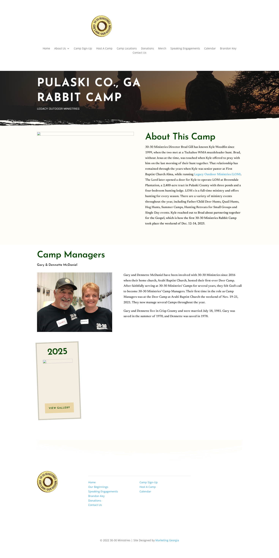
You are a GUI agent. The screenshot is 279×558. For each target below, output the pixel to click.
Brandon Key (228, 48)
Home (46, 48)
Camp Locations (127, 48)
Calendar (210, 48)
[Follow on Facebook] (224, 18)
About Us (60, 48)
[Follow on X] (239, 18)
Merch (162, 48)
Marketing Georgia (167, 540)
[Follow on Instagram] (231, 18)
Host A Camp (104, 48)
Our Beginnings (98, 487)
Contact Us (139, 52)
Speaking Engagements (185, 48)
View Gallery (59, 408)
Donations (147, 48)
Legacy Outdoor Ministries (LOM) (217, 174)
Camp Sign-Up (83, 48)
